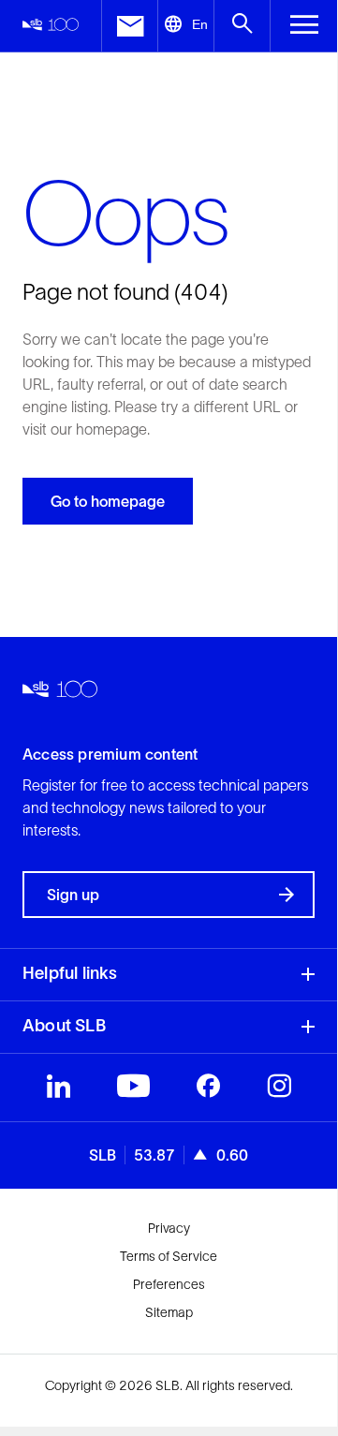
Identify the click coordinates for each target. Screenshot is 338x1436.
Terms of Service (168, 1256)
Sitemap (169, 1312)
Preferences (169, 1284)
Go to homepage (108, 501)
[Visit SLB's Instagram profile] (279, 1090)
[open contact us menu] (129, 26)
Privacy (169, 1228)
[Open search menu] (241, 26)
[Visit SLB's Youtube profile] (133, 1090)
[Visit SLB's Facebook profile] (208, 1090)
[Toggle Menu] (304, 26)
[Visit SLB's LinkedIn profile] (58, 1090)
